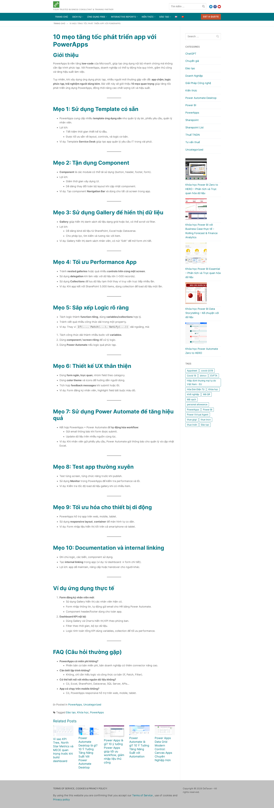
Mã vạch (191, 399)
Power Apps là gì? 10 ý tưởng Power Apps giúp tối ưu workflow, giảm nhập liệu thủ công (114, 751)
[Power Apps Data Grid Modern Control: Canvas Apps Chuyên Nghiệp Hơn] (165, 730)
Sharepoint (192, 120)
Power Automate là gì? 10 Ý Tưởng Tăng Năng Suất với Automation (139, 747)
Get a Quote (211, 16)
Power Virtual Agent (197, 414)
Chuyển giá (192, 60)
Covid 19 (191, 375)
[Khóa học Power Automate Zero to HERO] (203, 334)
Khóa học (83, 712)
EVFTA (213, 375)
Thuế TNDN (192, 134)
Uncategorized (92, 704)
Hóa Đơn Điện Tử (196, 389)
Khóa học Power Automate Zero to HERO (201, 350)
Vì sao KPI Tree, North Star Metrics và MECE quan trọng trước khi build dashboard (63, 750)
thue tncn (206, 419)
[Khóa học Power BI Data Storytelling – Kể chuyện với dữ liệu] (203, 294)
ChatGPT (190, 53)
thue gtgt (192, 419)
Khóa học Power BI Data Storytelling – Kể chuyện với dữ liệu (202, 313)
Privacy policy (61, 799)
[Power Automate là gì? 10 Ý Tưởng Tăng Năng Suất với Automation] (139, 730)
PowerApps (75, 704)
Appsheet (192, 370)
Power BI (190, 105)
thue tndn (192, 424)
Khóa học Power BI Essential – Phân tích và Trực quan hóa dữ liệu (203, 273)
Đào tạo (71, 712)
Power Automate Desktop (200, 97)
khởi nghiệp (193, 394)
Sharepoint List (194, 127)
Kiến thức (191, 90)
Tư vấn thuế (192, 142)
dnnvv (203, 375)
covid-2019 (207, 370)
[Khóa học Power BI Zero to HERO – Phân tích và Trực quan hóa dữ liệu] (203, 171)
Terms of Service (142, 795)
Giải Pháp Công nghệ (198, 83)
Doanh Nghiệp (194, 75)
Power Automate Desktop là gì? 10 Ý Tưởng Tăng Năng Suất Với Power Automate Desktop (87, 752)
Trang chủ (59, 23)
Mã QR (206, 394)
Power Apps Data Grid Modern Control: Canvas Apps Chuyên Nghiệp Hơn (163, 749)
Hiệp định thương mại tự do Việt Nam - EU (201, 382)
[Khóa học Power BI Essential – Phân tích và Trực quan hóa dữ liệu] (203, 254)
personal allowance (197, 404)
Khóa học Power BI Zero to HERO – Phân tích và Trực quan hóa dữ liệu (201, 189)
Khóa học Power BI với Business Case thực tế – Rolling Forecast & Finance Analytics (201, 231)
